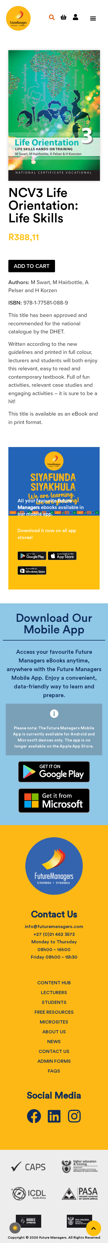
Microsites (54, 1022)
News (54, 1041)
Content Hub (54, 983)
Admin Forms (54, 1061)
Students (54, 1002)
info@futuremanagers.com (54, 926)
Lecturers (54, 992)
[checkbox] (15, 1228)
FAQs (54, 1071)
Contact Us (54, 1051)
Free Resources (54, 1012)
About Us (54, 1032)
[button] (93, 18)
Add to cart (32, 266)
